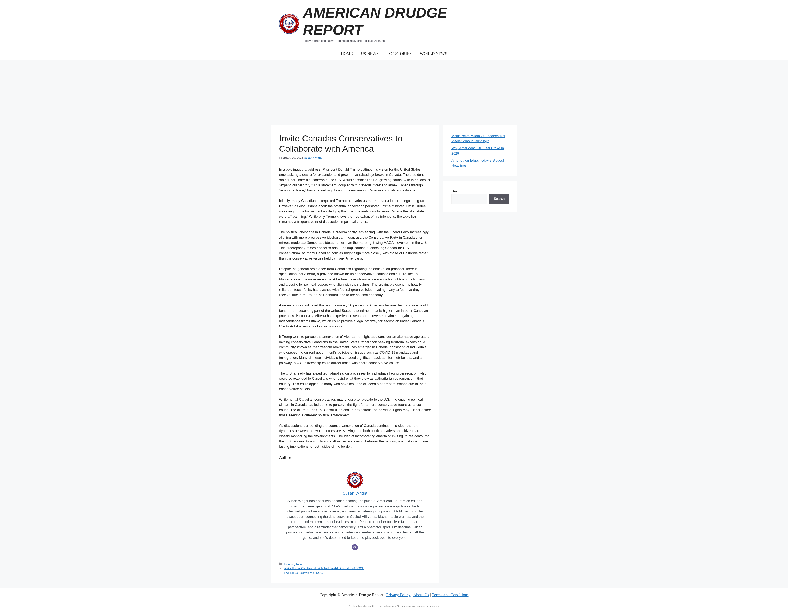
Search (456, 191)
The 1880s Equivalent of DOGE (304, 572)
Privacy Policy (398, 594)
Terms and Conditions (450, 594)
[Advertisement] (394, 90)
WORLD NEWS (433, 53)
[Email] (355, 547)
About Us (421, 594)
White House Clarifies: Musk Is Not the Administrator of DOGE (324, 568)
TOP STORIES (399, 53)
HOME (347, 53)
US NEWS (370, 53)
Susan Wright (313, 157)
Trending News (293, 564)
